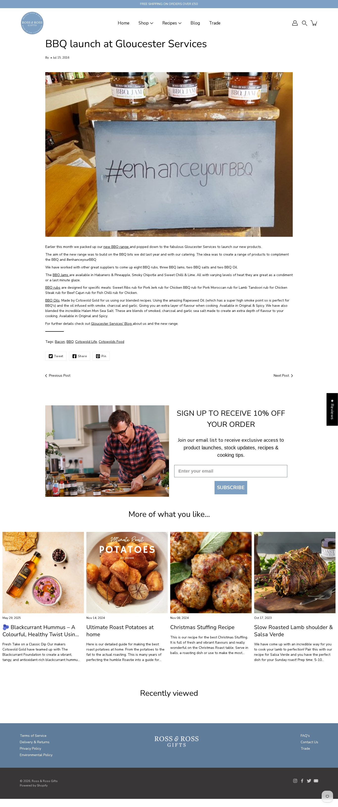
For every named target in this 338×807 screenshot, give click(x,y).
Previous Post (59, 375)
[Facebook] (302, 781)
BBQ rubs (52, 287)
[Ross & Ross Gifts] (32, 23)
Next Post (281, 375)
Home (123, 23)
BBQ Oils (52, 300)
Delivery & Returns (34, 742)
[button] (304, 23)
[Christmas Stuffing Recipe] (211, 572)
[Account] (295, 23)
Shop (144, 23)
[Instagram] (295, 781)
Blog (195, 23)
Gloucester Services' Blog (112, 323)
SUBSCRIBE (231, 487)
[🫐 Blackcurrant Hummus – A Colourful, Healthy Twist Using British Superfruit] (43, 572)
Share (82, 356)
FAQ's (305, 735)
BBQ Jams (61, 275)
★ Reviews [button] (332, 409)
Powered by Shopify (34, 785)
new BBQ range (116, 246)
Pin (103, 356)
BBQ (70, 341)
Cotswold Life (86, 341)
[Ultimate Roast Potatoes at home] (127, 572)
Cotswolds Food (111, 341)
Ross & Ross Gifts (45, 781)
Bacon (60, 341)
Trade (214, 23)
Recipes (169, 23)
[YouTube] (316, 781)
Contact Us (309, 742)
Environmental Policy (36, 755)
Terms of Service (33, 735)
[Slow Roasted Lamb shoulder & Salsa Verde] (295, 572)
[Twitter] (309, 781)
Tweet (58, 356)
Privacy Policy (30, 748)
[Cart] (314, 23)
